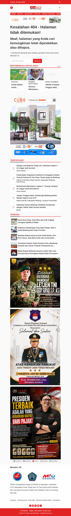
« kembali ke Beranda (18, 53)
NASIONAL (60, 14)
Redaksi (13, 500)
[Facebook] (30, 506)
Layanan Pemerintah (49, 200)
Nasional (31, 82)
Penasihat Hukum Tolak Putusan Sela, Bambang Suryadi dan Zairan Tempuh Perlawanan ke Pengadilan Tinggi (37, 245)
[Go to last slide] (58, 66)
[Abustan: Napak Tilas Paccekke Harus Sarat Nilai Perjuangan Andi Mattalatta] (18, 74)
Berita (13, 82)
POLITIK (37, 14)
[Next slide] (60, 66)
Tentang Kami (22, 500)
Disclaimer (56, 500)
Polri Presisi (21, 182)
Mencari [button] (37, 61)
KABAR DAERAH (48, 14)
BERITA (20, 14)
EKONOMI (29, 14)
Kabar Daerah (35, 180)
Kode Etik (31, 500)
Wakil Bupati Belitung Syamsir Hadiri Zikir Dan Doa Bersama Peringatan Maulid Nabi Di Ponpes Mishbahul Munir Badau (38, 253)
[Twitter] (41, 506)
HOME (13, 14)
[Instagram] (33, 506)
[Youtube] (38, 506)
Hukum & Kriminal (23, 180)
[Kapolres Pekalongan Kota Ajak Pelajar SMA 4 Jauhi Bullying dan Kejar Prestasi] (14, 229)
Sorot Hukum (21, 171)
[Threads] (35, 506)
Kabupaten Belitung (48, 180)
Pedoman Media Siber (44, 500)
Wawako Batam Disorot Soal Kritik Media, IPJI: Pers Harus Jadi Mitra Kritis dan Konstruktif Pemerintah (37, 238)
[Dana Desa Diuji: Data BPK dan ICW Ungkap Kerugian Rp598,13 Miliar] (14, 221)
